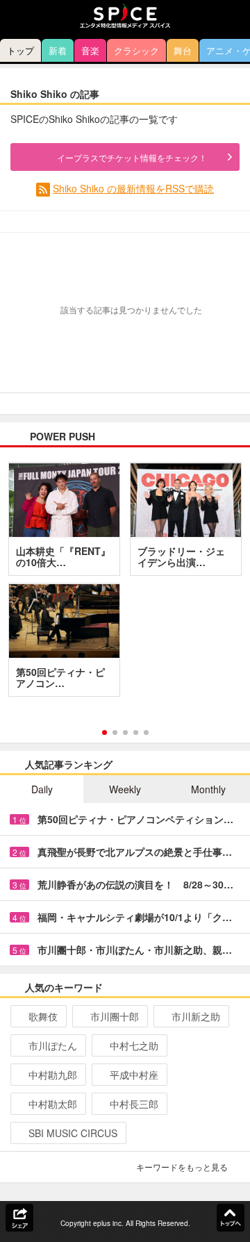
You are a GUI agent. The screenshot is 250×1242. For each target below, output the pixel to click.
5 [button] (146, 732)
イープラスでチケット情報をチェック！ (132, 157)
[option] (125, 584)
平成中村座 (134, 1075)
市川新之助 (196, 1016)
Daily (42, 789)
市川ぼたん (52, 1045)
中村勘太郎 (52, 1104)
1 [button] (104, 732)
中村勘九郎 (52, 1075)
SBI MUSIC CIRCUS (72, 1133)
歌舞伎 (43, 1016)
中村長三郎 (134, 1104)
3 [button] (125, 732)
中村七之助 (134, 1045)
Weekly (125, 789)
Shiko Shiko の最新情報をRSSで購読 (133, 188)
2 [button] (114, 732)
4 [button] (135, 732)
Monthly (208, 789)
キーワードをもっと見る (182, 1167)
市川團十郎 (114, 1016)
